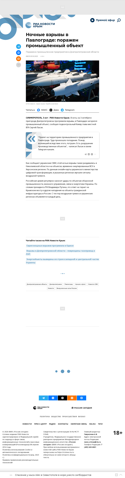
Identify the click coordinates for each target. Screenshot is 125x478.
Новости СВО (93, 284)
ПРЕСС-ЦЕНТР (40, 424)
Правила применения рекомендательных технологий (20, 461)
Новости (51, 288)
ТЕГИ (100, 424)
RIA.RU (92, 424)
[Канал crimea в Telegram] (43, 397)
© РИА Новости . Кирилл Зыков (35, 104)
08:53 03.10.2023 (32, 56)
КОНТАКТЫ (63, 424)
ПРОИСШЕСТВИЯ (69, 416)
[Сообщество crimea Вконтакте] (53, 397)
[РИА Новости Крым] (40, 25)
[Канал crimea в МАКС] (81, 397)
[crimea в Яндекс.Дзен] (62, 397)
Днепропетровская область (37, 284)
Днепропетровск (56, 284)
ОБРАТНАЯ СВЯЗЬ (79, 424)
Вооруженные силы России (67, 288)
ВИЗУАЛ (81, 416)
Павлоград (69, 284)
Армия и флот (80, 284)
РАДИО (52, 424)
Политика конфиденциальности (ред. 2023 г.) (20, 456)
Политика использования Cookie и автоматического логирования (17, 451)
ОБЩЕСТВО (56, 416)
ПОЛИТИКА (45, 416)
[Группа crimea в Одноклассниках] (72, 397)
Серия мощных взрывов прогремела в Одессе (49, 246)
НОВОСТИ (27, 424)
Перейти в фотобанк (52, 104)
